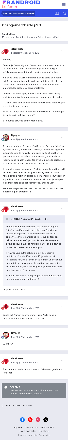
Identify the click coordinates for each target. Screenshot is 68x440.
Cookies (44, 431)
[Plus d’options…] (62, 51)
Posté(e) (25, 52)
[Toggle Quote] (7, 219)
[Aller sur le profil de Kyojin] (6, 137)
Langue (16, 427)
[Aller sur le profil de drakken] (6, 51)
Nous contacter (28, 431)
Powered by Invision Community (34, 435)
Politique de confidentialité (39, 427)
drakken (11, 34)
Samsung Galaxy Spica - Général (44, 37)
